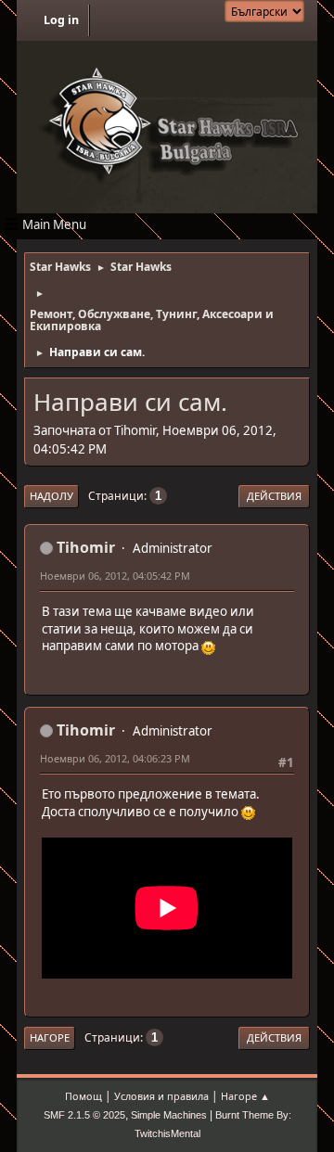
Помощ (83, 1096)
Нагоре (50, 1037)
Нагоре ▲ (245, 1096)
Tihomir (86, 547)
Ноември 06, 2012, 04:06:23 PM (115, 758)
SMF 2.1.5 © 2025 (84, 1114)
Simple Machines (169, 1114)
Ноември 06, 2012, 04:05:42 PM (115, 575)
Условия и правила (161, 1096)
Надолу (51, 496)
